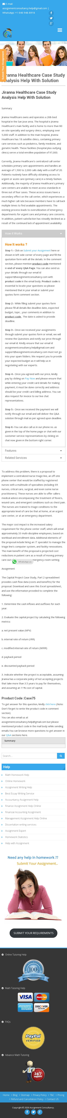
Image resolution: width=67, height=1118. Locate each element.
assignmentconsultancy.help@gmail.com (25, 8)
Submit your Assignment (37, 250)
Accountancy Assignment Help (22, 799)
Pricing (61, 1095)
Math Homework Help (17, 774)
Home (6, 1095)
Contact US (53, 1099)
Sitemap (25, 1095)
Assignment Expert (15, 830)
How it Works (13, 233)
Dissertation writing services (20, 824)
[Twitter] (51, 18)
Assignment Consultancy (42, 1107)
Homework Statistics (16, 837)
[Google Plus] (51, 23)
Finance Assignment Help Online (23, 805)
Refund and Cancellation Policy (27, 1099)
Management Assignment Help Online (26, 818)
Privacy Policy (40, 1095)
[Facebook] (51, 13)
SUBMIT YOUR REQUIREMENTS (34, 933)
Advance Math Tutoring (17, 1055)
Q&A (8, 735)
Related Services (16, 457)
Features (10, 450)
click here (50, 704)
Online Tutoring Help (16, 954)
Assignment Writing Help (18, 787)
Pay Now (30, 378)
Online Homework (15, 781)
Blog (15, 1095)
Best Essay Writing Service (19, 793)
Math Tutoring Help (15, 988)
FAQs (8, 1021)
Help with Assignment (17, 843)
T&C (52, 1095)
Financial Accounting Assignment (23, 812)
